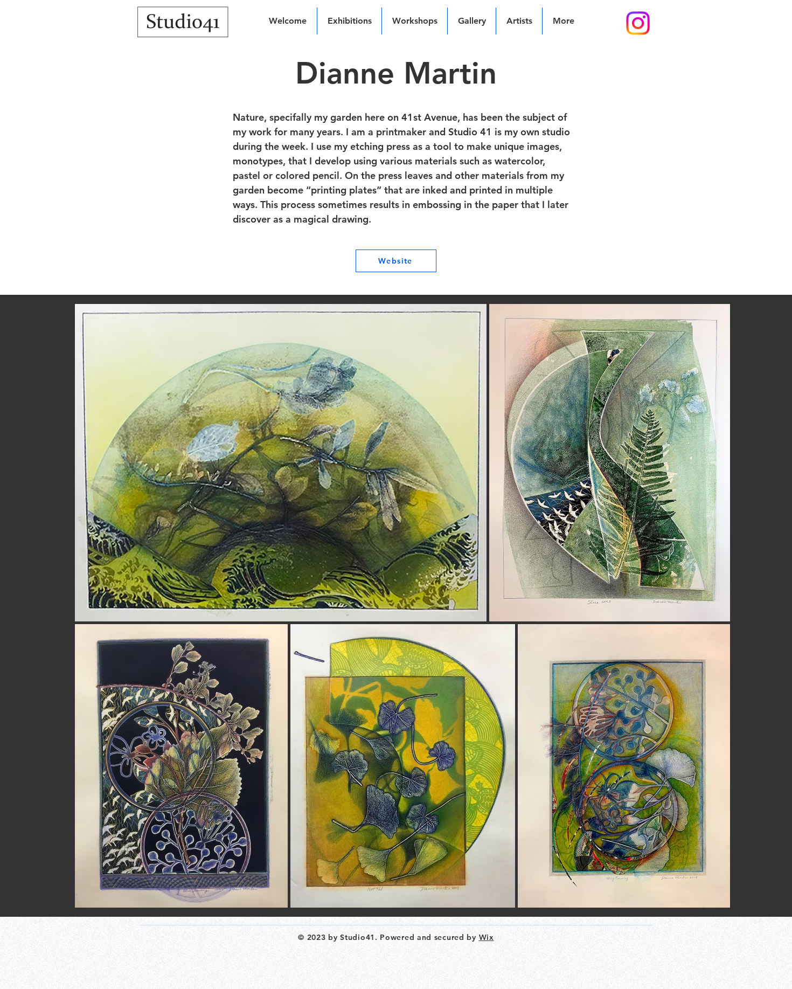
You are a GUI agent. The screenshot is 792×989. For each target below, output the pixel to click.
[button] (519, 21)
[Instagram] (638, 23)
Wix (486, 937)
